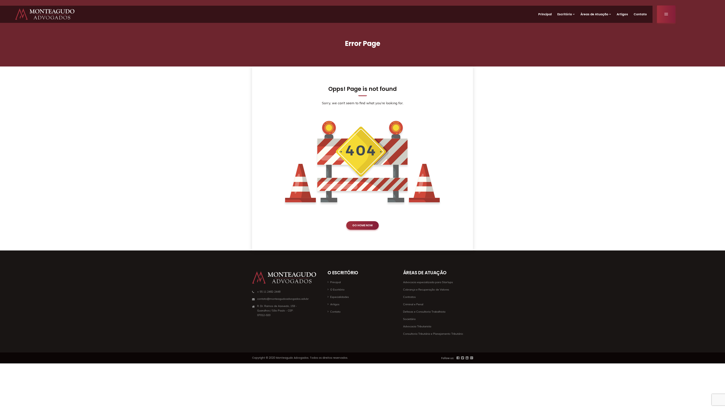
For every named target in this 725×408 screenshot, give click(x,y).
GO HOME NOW (362, 225)
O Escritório (337, 289)
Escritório (564, 14)
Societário (409, 319)
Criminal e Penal (413, 304)
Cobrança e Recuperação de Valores (426, 289)
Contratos (409, 297)
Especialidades (339, 297)
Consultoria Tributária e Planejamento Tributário (433, 333)
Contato (640, 14)
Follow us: (447, 358)
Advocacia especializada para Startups (428, 282)
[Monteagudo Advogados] (45, 14)
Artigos (622, 14)
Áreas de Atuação (594, 14)
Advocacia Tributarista (417, 326)
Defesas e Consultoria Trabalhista (424, 311)
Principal (545, 14)
